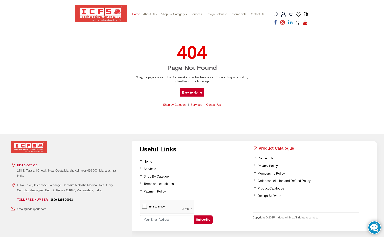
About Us (149, 14)
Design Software (216, 14)
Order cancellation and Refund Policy (284, 181)
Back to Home (192, 92)
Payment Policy (155, 191)
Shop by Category (175, 104)
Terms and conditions (159, 184)
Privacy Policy (268, 166)
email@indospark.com (31, 209)
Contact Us (257, 14)
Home (136, 14)
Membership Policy (271, 173)
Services (196, 14)
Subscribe (203, 219)
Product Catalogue (276, 148)
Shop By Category (173, 14)
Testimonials (238, 14)
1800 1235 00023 (61, 199)
